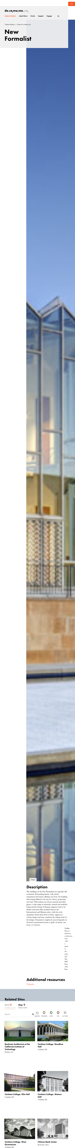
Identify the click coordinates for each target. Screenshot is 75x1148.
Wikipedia (30, 984)
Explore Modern (10, 24)
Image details (33, 880)
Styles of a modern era (24, 24)
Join (71, 3)
